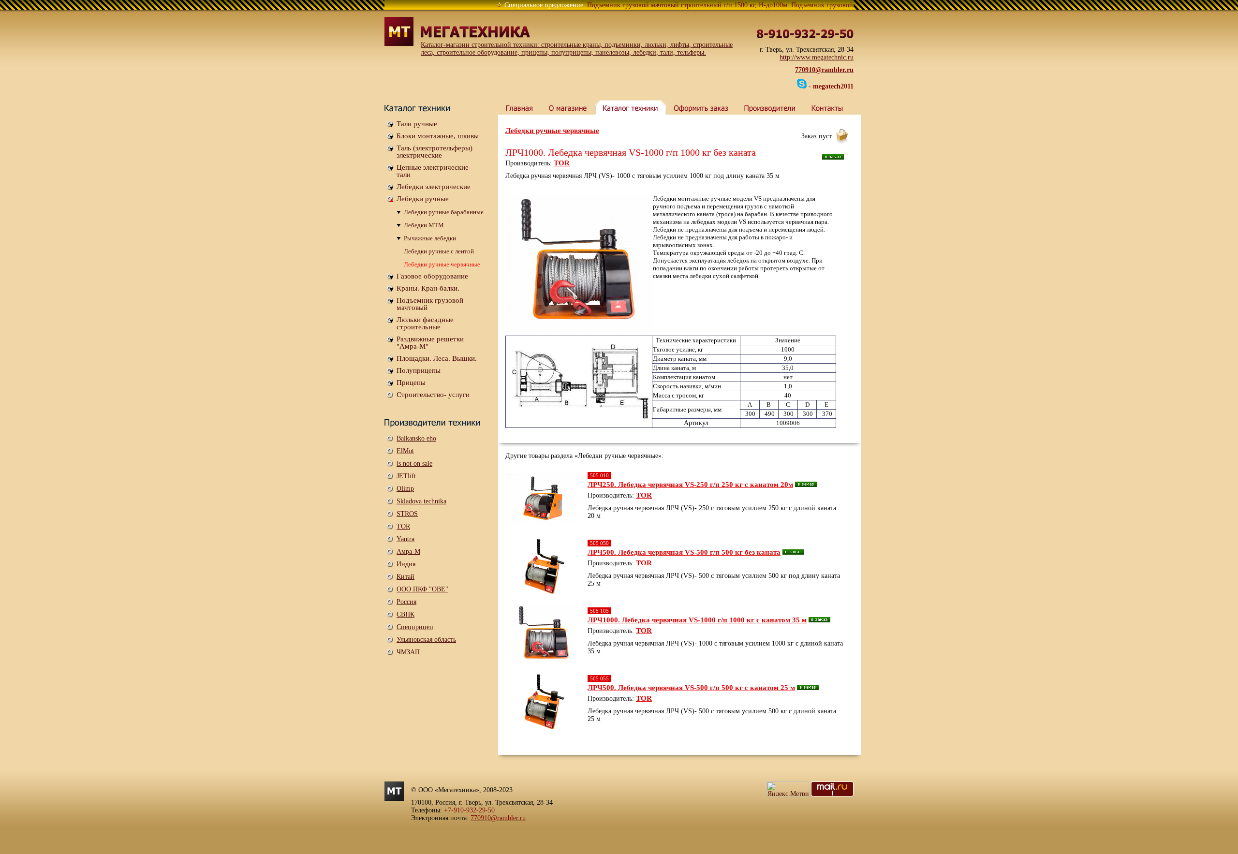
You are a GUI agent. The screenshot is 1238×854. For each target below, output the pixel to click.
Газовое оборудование (432, 276)
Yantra (405, 539)
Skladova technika (421, 501)
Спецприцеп (415, 627)
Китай (405, 576)
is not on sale (414, 463)
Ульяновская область (426, 639)
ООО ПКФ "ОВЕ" (422, 589)
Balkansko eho (416, 438)
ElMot (405, 451)
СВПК (405, 614)
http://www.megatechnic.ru (817, 57)
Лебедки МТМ (424, 225)
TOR (403, 526)
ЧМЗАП (408, 652)
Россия (406, 601)
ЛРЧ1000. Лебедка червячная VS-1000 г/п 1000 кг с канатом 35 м (697, 620)
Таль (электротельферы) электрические (434, 151)
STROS (407, 513)
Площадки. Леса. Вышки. (437, 358)
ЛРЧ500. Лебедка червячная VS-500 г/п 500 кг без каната (684, 552)
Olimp (405, 488)
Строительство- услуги (433, 394)
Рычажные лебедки (430, 238)
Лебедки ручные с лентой (439, 251)
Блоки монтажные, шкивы (438, 136)
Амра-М (408, 551)
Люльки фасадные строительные (425, 323)
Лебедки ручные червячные (442, 264)
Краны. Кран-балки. (428, 288)
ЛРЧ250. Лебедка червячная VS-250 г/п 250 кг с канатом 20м (690, 484)
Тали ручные (417, 124)
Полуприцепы (419, 370)
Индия (406, 564)
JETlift (406, 476)
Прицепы (411, 382)
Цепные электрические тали (433, 170)
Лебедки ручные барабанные (444, 212)
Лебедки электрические (434, 187)
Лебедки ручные (423, 199)
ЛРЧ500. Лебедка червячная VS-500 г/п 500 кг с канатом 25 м (691, 688)
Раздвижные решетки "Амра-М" (430, 342)
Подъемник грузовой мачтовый (430, 303)
